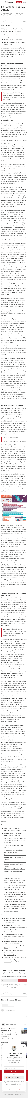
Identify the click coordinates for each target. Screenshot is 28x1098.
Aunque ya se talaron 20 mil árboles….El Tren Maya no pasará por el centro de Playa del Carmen (15, 927)
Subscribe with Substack (15, 1077)
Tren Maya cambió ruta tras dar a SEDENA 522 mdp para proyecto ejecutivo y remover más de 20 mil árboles (14, 945)
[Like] (2, 21)
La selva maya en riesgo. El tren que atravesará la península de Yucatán (14, 936)
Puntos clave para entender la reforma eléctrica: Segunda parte (15, 863)
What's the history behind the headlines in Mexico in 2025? (9, 1033)
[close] (23, 1046)
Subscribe (19, 2)
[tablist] (8, 1005)
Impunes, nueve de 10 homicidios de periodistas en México (14, 900)
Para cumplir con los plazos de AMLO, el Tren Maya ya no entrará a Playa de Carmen (15, 921)
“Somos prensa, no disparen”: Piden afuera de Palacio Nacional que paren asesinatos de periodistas (15, 906)
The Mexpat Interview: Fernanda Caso (8, 1029)
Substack (6, 1094)
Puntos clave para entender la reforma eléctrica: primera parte (15, 856)
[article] (14, 1033)
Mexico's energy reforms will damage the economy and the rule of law (15, 839)
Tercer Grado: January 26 (11, 911)
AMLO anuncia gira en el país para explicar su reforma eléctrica (14, 830)
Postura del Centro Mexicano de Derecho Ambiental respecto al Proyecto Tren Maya (13, 953)
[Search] (25, 1024)
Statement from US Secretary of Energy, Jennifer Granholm (13, 834)
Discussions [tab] (13, 1024)
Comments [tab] (5, 1005)
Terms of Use (21, 984)
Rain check (4, 1042)
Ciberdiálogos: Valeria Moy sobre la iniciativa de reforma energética (14, 870)
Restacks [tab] (11, 1005)
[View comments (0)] (6, 21)
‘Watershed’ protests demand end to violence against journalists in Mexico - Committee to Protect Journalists (15, 894)
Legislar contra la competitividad (13, 845)
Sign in (24, 2)
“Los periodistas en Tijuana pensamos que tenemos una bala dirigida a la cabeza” (15, 887)
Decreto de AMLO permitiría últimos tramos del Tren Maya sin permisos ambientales (15, 960)
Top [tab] (3, 1024)
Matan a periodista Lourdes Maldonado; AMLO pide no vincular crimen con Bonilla (14, 880)
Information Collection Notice (17, 986)
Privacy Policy (19, 1084)
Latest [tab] (7, 1024)
